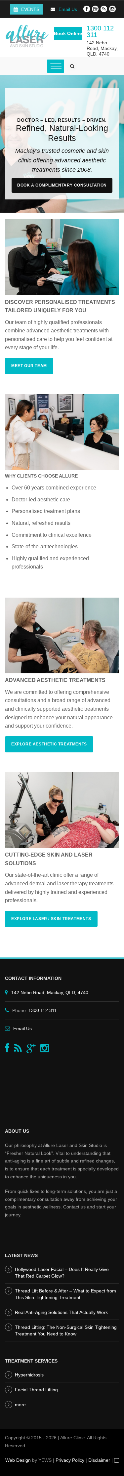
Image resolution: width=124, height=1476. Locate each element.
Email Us (68, 9)
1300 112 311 (100, 31)
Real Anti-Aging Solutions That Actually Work (61, 1312)
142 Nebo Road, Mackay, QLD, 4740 (102, 48)
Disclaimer (99, 1460)
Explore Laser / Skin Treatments (51, 918)
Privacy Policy (70, 1460)
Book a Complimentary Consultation (62, 185)
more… (22, 1404)
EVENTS (30, 9)
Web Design (18, 1460)
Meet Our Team (29, 365)
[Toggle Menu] (55, 66)
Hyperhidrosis (29, 1374)
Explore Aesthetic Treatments (49, 744)
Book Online (68, 33)
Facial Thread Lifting (36, 1389)
